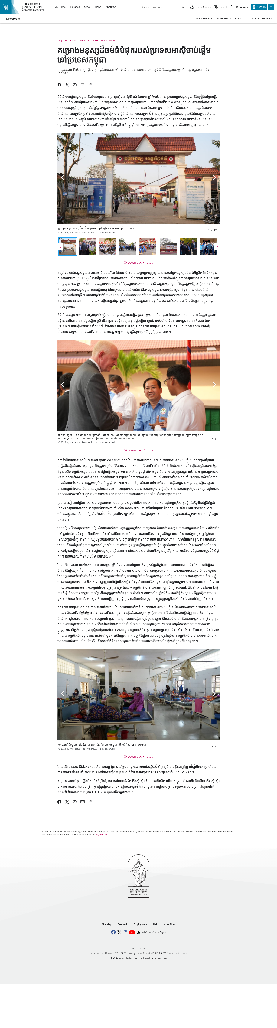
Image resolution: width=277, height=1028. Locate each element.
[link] (59, 801)
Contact (238, 18)
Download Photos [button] (140, 262)
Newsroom (13, 18)
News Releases (204, 18)
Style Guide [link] (102, 834)
